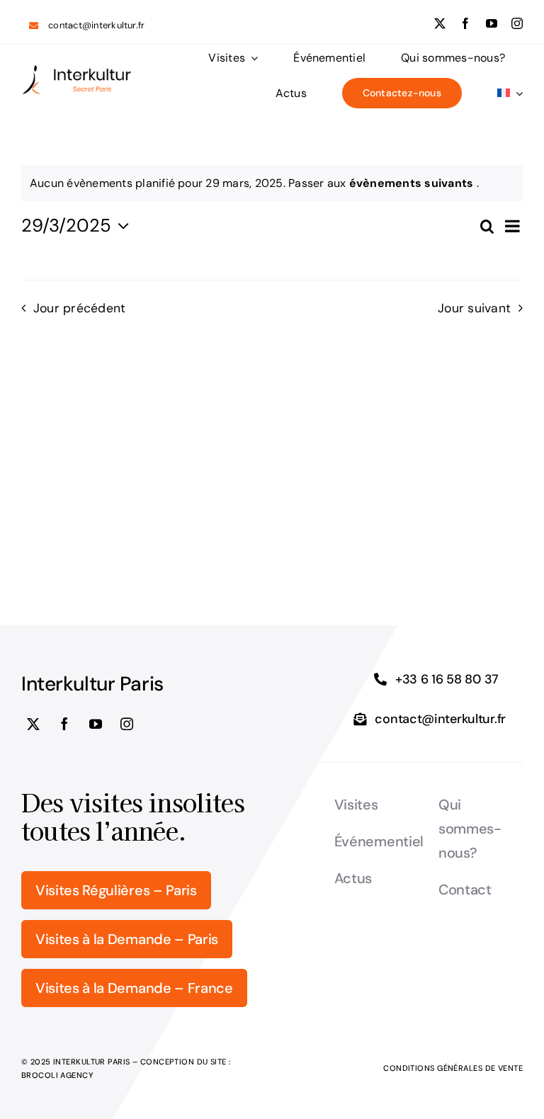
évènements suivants (413, 183)
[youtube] (491, 23)
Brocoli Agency (57, 1075)
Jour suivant (474, 308)
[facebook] (465, 23)
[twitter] (440, 23)
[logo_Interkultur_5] (76, 69)
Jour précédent (79, 308)
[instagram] (517, 23)
